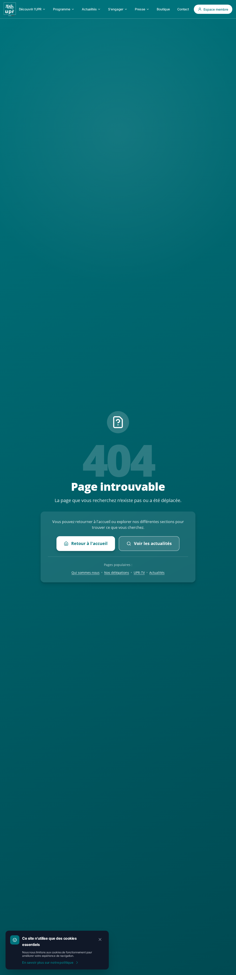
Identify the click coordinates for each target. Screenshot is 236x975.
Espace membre (216, 9)
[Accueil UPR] (10, 9)
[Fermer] (100, 939)
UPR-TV (139, 572)
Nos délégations (116, 572)
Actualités (157, 572)
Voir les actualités (153, 543)
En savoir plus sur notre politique (47, 962)
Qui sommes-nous (85, 572)
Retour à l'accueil (89, 543)
